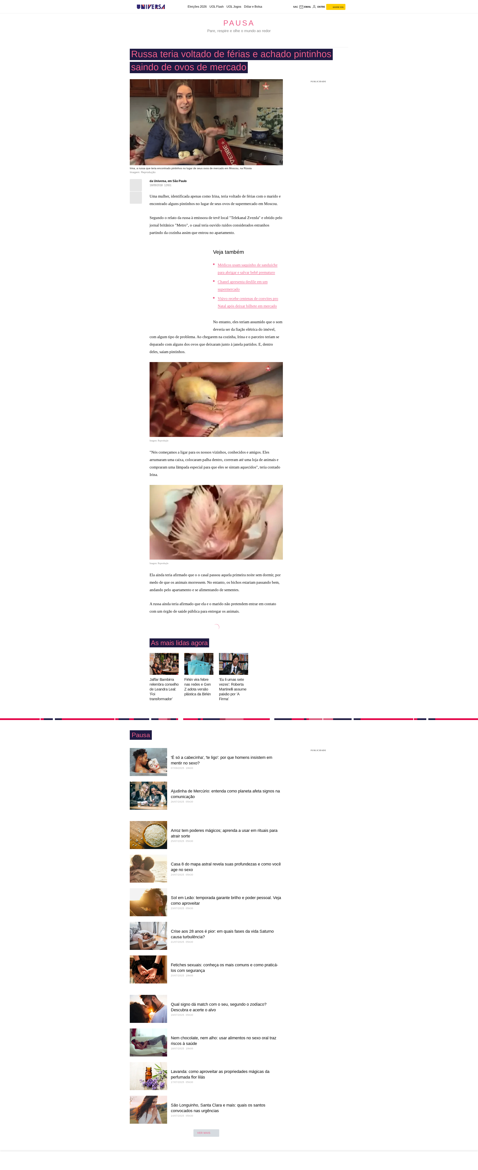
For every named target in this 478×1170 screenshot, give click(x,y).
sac (295, 7)
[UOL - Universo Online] (168, 6)
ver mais (203, 1132)
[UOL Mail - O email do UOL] (305, 7)
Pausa (239, 23)
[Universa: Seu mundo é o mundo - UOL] (151, 6)
